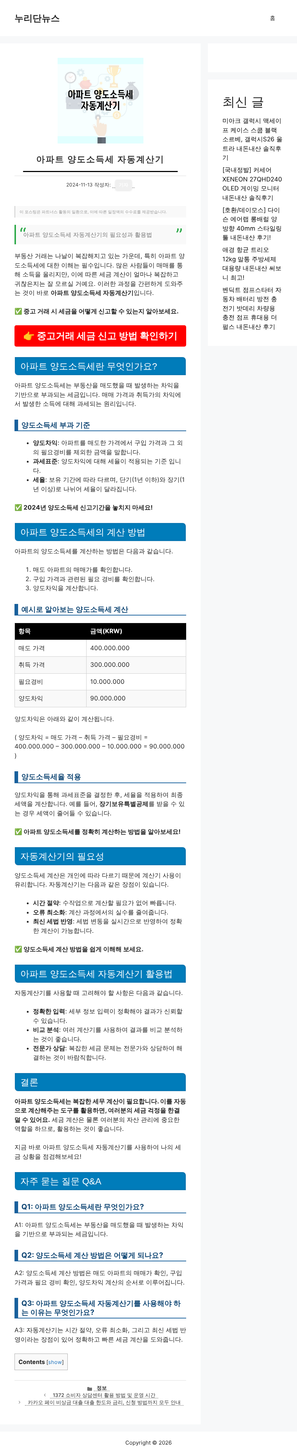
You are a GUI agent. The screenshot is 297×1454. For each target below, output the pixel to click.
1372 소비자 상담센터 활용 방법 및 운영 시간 (104, 1395)
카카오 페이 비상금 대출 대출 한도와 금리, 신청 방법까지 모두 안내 (104, 1402)
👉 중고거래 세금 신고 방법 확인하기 (100, 335)
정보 (102, 1388)
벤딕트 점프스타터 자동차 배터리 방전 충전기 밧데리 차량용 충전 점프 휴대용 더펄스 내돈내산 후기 (251, 308)
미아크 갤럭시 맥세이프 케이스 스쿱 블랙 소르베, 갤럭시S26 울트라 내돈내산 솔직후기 (252, 139)
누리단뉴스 (37, 18)
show (55, 1362)
